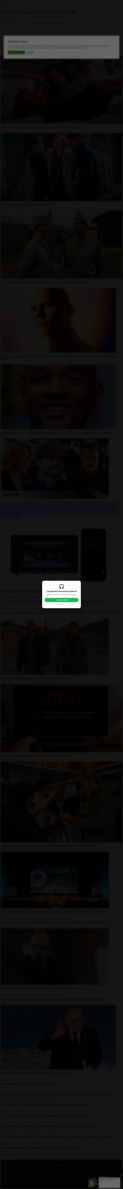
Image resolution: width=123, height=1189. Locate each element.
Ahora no (61, 604)
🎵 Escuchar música (61, 600)
